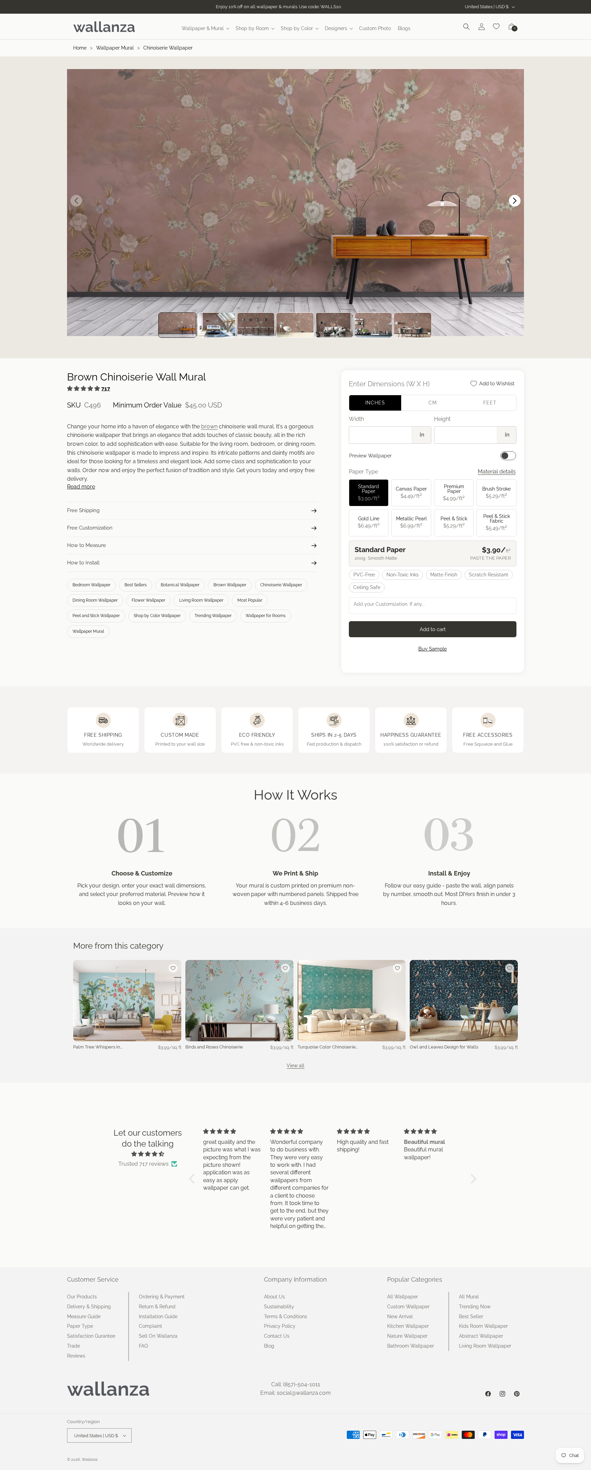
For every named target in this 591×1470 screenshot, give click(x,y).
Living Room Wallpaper (201, 600)
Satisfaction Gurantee (91, 1336)
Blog (269, 1346)
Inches (375, 402)
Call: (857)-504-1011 (295, 1384)
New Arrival (400, 1316)
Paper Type (80, 1326)
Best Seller (471, 1316)
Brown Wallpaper (229, 585)
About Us (274, 1296)
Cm (433, 402)
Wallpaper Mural (115, 48)
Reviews (76, 1356)
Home (80, 48)
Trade (73, 1346)
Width (356, 419)
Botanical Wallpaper (180, 585)
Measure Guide (84, 1316)
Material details (497, 471)
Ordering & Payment (162, 1296)
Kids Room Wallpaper (483, 1326)
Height (442, 419)
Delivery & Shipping (89, 1306)
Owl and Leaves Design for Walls (444, 1047)
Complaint (150, 1326)
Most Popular (249, 600)
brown (209, 426)
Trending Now (474, 1306)
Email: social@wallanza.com (295, 1393)
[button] (205, 28)
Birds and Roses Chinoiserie (214, 1047)
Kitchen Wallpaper (408, 1326)
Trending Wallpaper (213, 615)
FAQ (143, 1346)
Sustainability (279, 1306)
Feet (490, 402)
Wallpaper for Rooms (266, 615)
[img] (148, 1154)
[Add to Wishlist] (173, 968)
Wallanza (89, 1459)
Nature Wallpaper (407, 1336)
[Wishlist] (496, 26)
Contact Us (276, 1336)
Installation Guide (158, 1316)
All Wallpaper (402, 1296)
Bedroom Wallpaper (91, 585)
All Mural (469, 1296)
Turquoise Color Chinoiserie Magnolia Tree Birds (327, 1047)
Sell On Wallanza (158, 1336)
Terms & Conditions (285, 1316)
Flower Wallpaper (148, 600)
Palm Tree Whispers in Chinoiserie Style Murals (98, 1047)
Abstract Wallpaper (481, 1336)
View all (295, 1065)
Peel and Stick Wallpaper (96, 615)
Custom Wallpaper (408, 1306)
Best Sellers (135, 585)
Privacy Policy (280, 1326)
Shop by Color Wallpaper (157, 615)
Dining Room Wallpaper (95, 600)
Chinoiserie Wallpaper (168, 48)
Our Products (82, 1296)
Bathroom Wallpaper (410, 1346)
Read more (81, 486)
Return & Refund (157, 1306)
